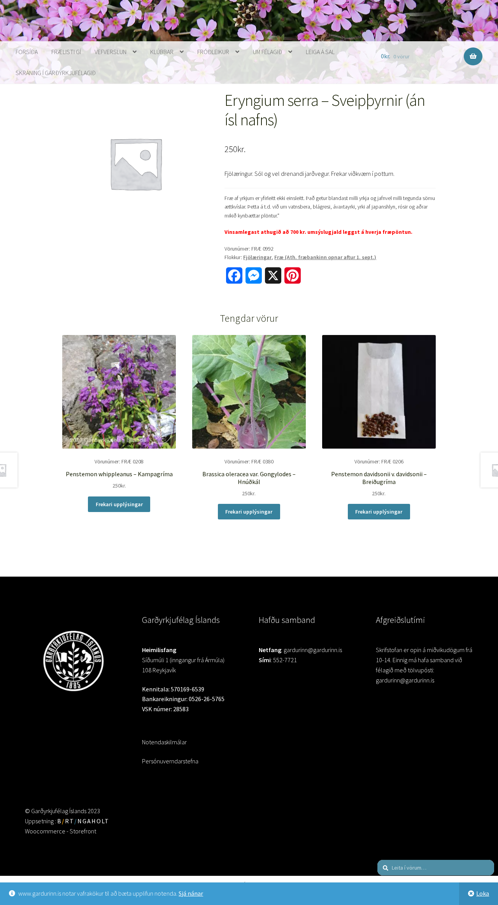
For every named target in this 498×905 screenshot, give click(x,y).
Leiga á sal (320, 52)
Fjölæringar (257, 257)
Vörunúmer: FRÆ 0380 (249, 477)
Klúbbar (162, 52)
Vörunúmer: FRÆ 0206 (379, 477)
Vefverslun (110, 52)
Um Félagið (267, 52)
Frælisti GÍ (66, 52)
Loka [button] (482, 893)
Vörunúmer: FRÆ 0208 (119, 473)
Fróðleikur (213, 52)
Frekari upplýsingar (119, 504)
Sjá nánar (191, 893)
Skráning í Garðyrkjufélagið (56, 73)
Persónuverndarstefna (170, 761)
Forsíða (27, 52)
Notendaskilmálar (164, 742)
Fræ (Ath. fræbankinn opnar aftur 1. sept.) (325, 257)
